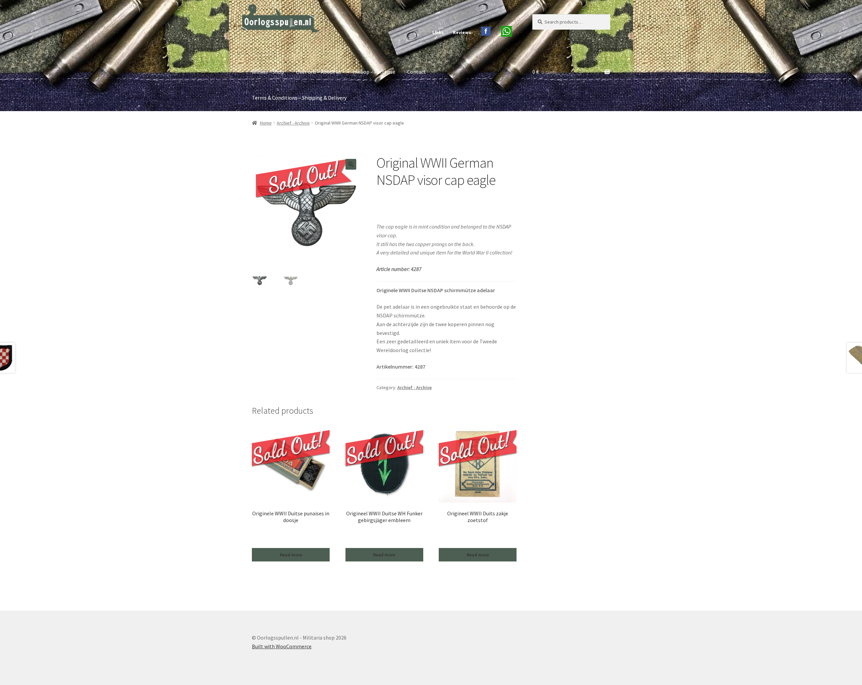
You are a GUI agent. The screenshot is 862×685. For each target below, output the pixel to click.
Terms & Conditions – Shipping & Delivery (299, 97)
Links (438, 32)
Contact (416, 71)
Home (266, 123)
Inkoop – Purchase (374, 71)
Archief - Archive (293, 123)
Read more (291, 555)
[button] (350, 164)
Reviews (462, 32)
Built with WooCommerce (281, 646)
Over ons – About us (318, 71)
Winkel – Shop (268, 71)
